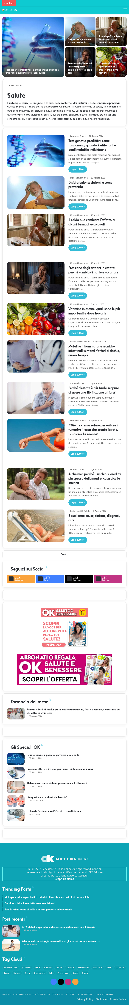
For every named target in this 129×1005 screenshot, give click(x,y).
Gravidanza (39, 973)
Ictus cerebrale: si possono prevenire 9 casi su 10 (53, 754)
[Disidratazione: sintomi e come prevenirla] (80, 31)
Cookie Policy (118, 999)
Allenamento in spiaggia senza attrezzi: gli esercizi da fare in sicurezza (61, 940)
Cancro (59, 968)
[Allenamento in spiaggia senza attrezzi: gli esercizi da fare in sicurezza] (11, 945)
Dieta (27, 973)
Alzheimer (26, 968)
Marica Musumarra (79, 178)
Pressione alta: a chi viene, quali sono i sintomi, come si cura (60, 768)
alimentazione (10, 968)
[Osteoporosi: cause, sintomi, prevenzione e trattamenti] (16, 787)
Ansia (37, 968)
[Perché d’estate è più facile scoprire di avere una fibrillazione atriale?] (35, 398)
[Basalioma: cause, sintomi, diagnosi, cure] (35, 526)
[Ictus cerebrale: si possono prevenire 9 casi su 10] (16, 759)
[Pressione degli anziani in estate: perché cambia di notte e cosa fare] (35, 278)
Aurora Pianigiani (78, 383)
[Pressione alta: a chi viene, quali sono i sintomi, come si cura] (16, 773)
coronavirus (83, 968)
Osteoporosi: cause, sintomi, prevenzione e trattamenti (57, 782)
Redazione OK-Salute (80, 342)
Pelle (51, 973)
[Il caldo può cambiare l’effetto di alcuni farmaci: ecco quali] (111, 31)
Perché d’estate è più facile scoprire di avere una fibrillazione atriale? (93, 390)
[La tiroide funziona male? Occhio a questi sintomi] (16, 815)
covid (109, 968)
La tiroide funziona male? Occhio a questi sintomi (54, 811)
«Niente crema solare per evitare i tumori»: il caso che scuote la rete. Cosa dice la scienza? (93, 429)
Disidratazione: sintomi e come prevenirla (80, 41)
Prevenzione (63, 973)
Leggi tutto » (78, 169)
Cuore (6, 973)
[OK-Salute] (10, 10)
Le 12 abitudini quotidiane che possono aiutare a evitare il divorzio (58, 926)
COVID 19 (120, 968)
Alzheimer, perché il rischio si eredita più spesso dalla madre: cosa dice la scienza (94, 478)
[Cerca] (119, 11)
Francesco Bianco (78, 136)
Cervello (70, 968)
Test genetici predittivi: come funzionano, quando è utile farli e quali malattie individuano (32, 71)
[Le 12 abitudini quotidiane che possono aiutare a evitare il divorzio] (11, 931)
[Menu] (125, 11)
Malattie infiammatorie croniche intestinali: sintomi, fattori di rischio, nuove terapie (94, 350)
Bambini (48, 968)
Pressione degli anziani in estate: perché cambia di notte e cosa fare (80, 68)
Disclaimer (101, 999)
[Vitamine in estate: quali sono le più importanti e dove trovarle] (35, 319)
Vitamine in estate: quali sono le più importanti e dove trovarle (109, 68)
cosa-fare (97, 968)
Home (11, 85)
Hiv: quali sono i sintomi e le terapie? (47, 797)
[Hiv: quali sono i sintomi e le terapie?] (16, 801)
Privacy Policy (85, 999)
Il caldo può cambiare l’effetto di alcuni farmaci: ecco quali (110, 39)
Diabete (17, 973)
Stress (85, 973)
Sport (75, 973)
